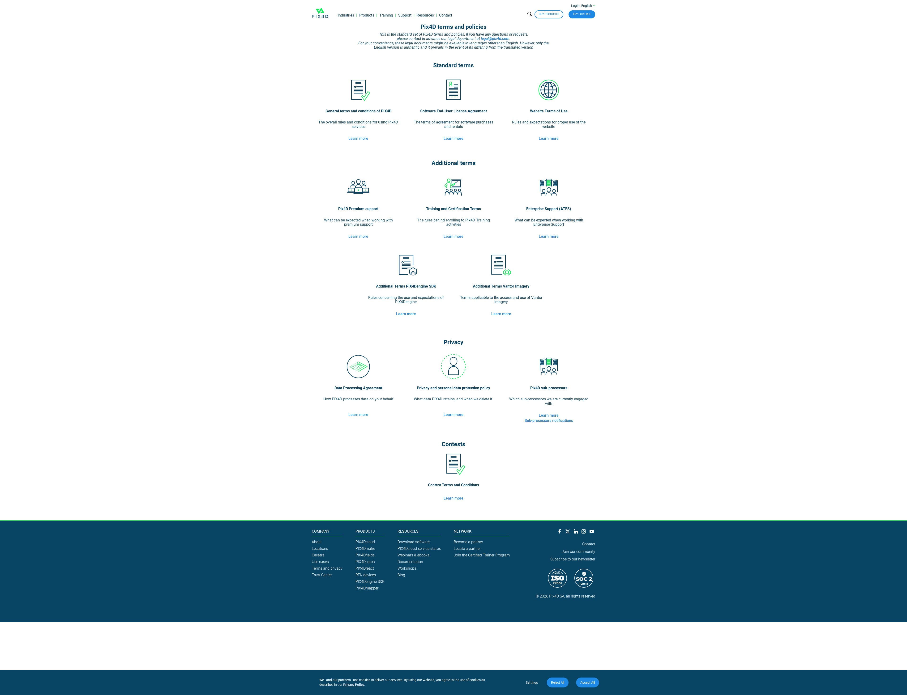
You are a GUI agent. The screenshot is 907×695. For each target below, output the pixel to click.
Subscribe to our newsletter (572, 559)
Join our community (578, 551)
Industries (346, 15)
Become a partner (468, 542)
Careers (318, 555)
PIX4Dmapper (366, 588)
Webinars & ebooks (413, 555)
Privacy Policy (353, 685)
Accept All (587, 682)
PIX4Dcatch (365, 561)
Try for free (582, 14)
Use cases (320, 561)
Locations (320, 548)
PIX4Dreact (364, 568)
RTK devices (365, 575)
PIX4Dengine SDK (370, 581)
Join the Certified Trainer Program (482, 555)
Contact (445, 15)
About (317, 542)
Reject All (557, 682)
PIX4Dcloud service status (419, 548)
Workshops (407, 568)
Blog (401, 575)
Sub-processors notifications (549, 421)
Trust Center (322, 575)
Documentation (410, 561)
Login (575, 6)
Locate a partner (467, 548)
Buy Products (549, 14)
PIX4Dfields (365, 555)
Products (366, 15)
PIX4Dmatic (365, 548)
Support (404, 15)
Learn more (358, 138)
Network (462, 531)
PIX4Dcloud (365, 542)
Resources (425, 15)
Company (320, 531)
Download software (414, 542)
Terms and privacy (327, 568)
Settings (532, 682)
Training (386, 15)
